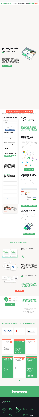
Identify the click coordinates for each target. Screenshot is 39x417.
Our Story (31, 408)
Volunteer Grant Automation (4, 412)
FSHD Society (19, 352)
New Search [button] (6, 120)
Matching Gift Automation (4, 410)
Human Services (11, 415)
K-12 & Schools (11, 414)
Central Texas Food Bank (30, 376)
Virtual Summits (25, 409)
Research (24, 410)
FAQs (31, 413)
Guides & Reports (25, 414)
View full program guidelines (7, 179)
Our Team (31, 409)
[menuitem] (33, 0)
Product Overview (4, 408)
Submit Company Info (18, 414)
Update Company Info (18, 412)
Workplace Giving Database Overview (18, 410)
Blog (23, 408)
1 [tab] (19, 380)
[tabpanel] (19, 358)
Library (24, 415)
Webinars (24, 413)
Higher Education (11, 410)
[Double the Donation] (6, 3)
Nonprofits (10, 409)
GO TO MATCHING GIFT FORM (10, 129)
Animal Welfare (11, 413)
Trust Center (32, 410)
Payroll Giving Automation (4, 414)
